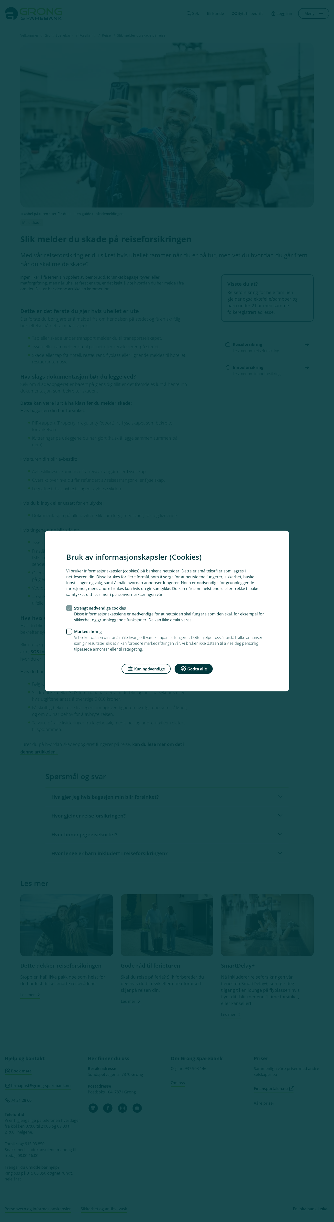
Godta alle (197, 669)
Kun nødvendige (149, 669)
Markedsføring (88, 631)
